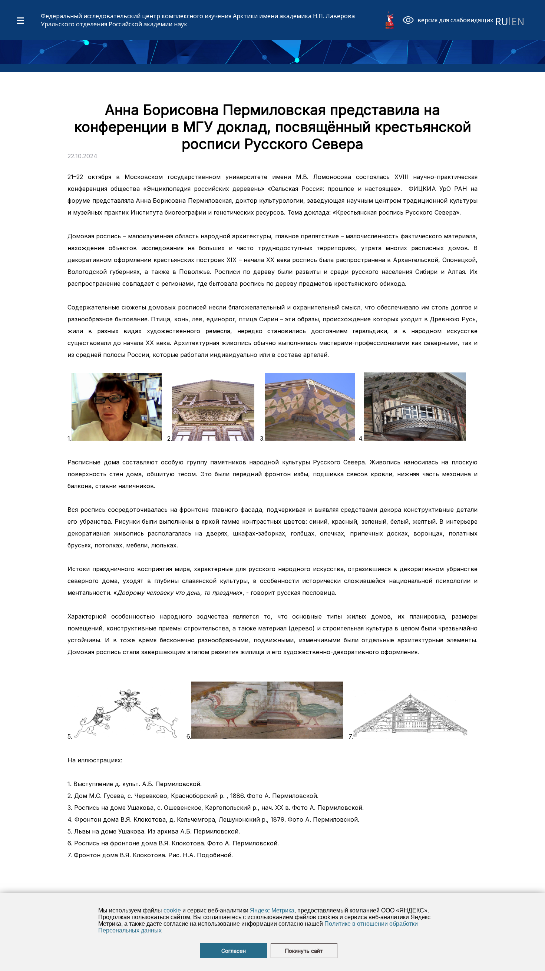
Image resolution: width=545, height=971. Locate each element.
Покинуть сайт (304, 951)
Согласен (233, 951)
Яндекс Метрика (272, 910)
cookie (172, 910)
